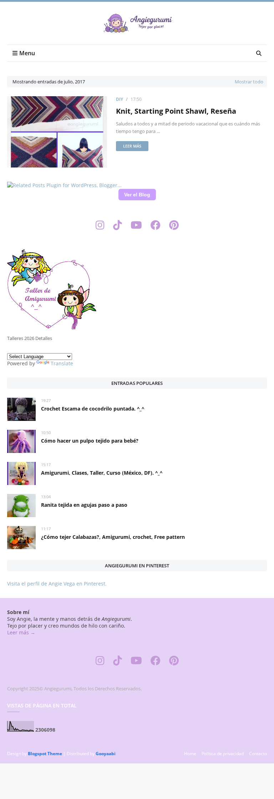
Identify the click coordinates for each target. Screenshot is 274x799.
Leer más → (21, 632)
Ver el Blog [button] (137, 194)
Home (190, 754)
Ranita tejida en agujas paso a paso (84, 504)
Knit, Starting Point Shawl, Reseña (176, 111)
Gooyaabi (106, 754)
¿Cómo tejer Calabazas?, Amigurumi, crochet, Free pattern (113, 536)
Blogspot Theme (45, 754)
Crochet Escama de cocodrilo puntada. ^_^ (92, 408)
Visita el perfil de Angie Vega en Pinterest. (57, 583)
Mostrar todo (249, 81)
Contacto (258, 754)
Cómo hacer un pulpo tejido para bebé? (89, 440)
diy (119, 99)
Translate (62, 363)
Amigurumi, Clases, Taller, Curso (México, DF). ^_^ (101, 472)
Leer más (132, 146)
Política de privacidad (223, 754)
